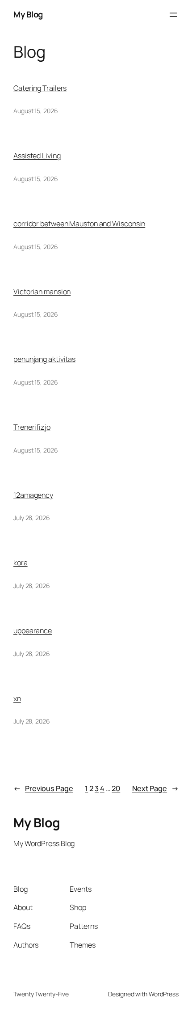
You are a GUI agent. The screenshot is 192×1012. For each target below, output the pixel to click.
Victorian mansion (42, 291)
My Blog (28, 14)
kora (20, 562)
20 (116, 788)
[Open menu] (173, 14)
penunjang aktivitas (44, 359)
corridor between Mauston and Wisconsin (79, 224)
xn (17, 698)
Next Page (155, 788)
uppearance (32, 630)
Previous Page (43, 788)
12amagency (33, 495)
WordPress (164, 994)
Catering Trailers (40, 88)
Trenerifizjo (31, 427)
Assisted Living (37, 156)
